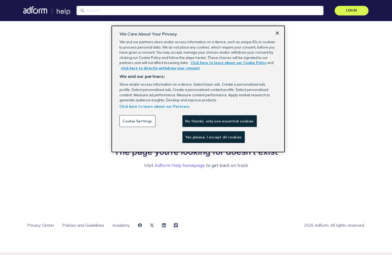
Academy (121, 225)
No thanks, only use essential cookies (219, 121)
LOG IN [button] (351, 10)
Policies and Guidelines (83, 225)
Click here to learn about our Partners (154, 106)
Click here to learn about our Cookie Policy (228, 63)
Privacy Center (40, 225)
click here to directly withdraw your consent (160, 68)
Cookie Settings (137, 121)
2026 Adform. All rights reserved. (334, 225)
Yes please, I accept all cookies (213, 137)
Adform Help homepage (179, 165)
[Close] (277, 33)
